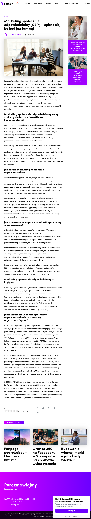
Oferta (27, 4)
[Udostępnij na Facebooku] (37, 408)
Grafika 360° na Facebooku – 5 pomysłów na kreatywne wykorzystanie (44, 456)
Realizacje (38, 4)
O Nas (48, 4)
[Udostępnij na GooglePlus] (49, 408)
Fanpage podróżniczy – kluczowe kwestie (15, 454)
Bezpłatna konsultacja (71, 4)
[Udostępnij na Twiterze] (43, 408)
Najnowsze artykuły (14, 422)
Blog (56, 4)
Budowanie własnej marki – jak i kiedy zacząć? (72, 454)
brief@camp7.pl (17, 505)
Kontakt (87, 4)
